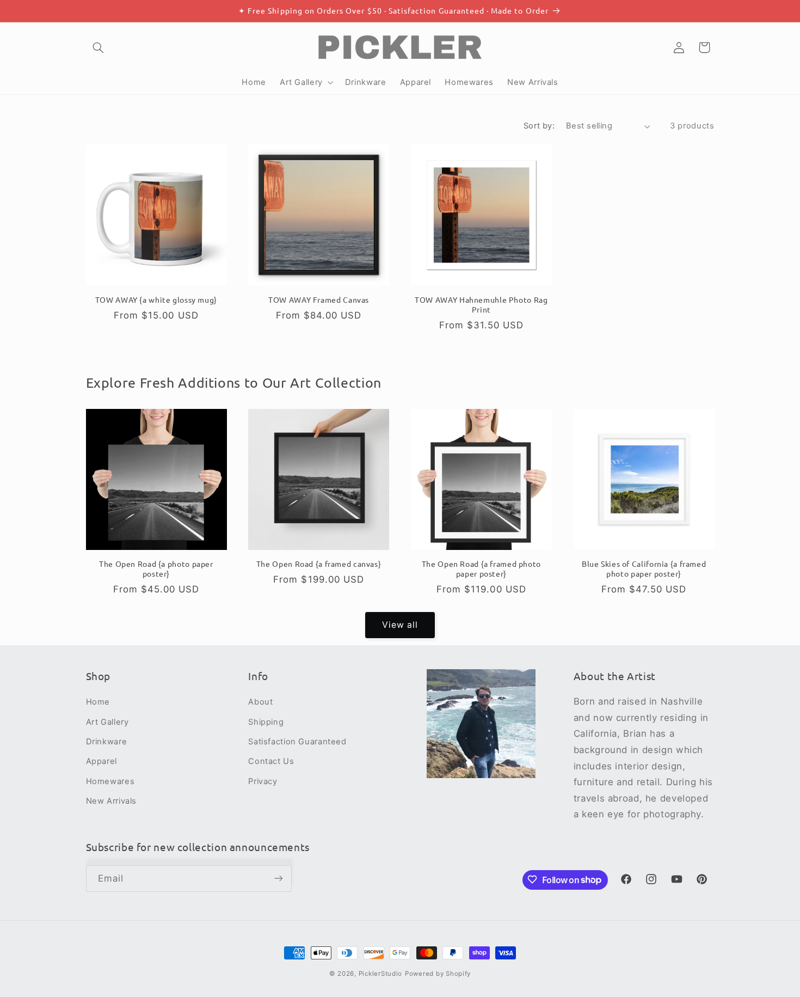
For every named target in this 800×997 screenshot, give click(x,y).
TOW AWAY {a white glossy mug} (156, 299)
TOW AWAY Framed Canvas (318, 299)
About (260, 702)
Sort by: (539, 126)
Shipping (266, 722)
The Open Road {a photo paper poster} (156, 569)
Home (98, 702)
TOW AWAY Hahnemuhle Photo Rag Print (481, 304)
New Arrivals (111, 801)
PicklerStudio (381, 973)
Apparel (101, 762)
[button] (98, 47)
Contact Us (271, 762)
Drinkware (106, 742)
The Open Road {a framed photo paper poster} (481, 569)
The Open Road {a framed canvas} (318, 564)
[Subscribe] (278, 878)
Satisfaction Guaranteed (297, 742)
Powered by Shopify (438, 973)
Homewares (110, 781)
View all (400, 625)
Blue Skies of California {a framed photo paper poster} (644, 569)
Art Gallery (107, 722)
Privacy (262, 781)
